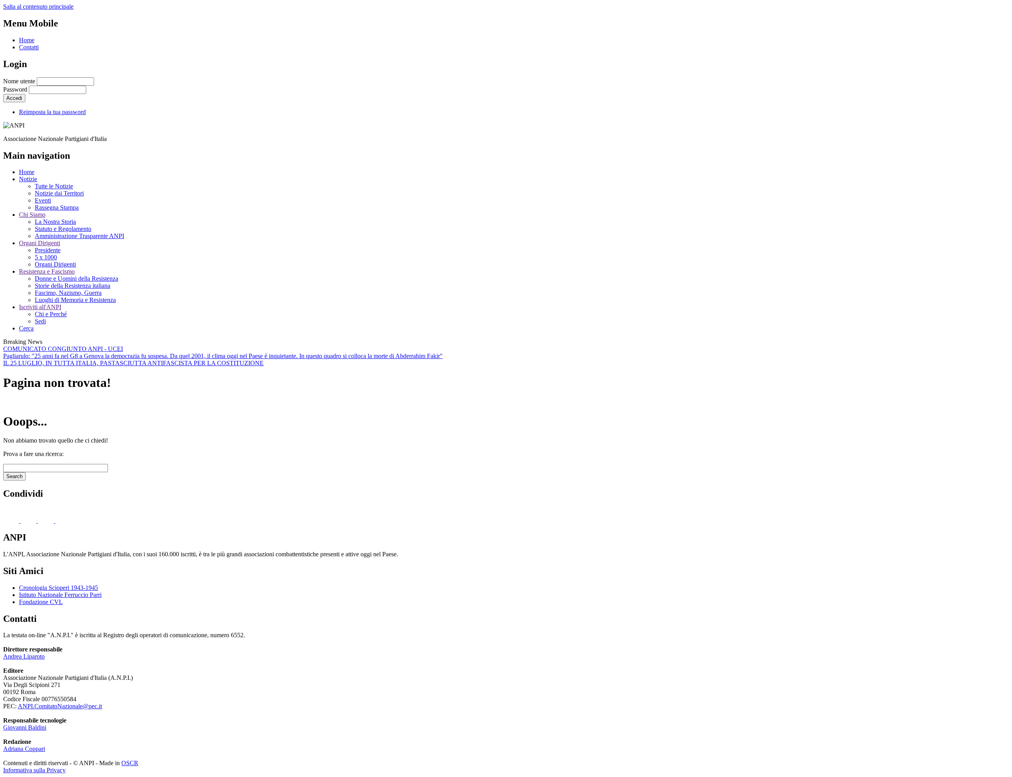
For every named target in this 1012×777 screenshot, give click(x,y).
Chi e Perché (51, 314)
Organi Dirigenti (39, 243)
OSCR (129, 763)
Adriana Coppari (24, 748)
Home (26, 40)
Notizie (28, 179)
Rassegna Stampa (57, 207)
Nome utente (19, 81)
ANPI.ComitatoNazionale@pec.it (60, 706)
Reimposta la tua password (52, 112)
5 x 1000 (46, 257)
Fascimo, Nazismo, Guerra (68, 292)
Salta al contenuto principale (38, 6)
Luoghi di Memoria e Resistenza (75, 300)
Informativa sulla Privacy (34, 770)
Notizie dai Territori (59, 193)
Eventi (43, 200)
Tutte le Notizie (54, 186)
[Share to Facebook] (12, 520)
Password (15, 89)
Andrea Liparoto (24, 656)
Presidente (47, 250)
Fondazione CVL (41, 602)
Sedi (40, 321)
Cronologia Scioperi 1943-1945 (58, 587)
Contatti (29, 47)
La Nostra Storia (55, 221)
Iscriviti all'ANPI (40, 307)
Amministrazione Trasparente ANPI (79, 236)
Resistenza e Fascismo (47, 271)
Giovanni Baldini (24, 727)
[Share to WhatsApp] (46, 520)
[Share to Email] (63, 520)
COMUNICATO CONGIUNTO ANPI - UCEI (63, 348)
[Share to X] (29, 520)
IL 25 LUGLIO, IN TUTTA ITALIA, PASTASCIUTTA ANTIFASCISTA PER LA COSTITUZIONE (133, 363)
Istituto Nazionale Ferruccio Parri (60, 594)
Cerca (26, 328)
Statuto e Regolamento (63, 228)
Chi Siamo (32, 214)
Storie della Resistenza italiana (72, 285)
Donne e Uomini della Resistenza (76, 278)
